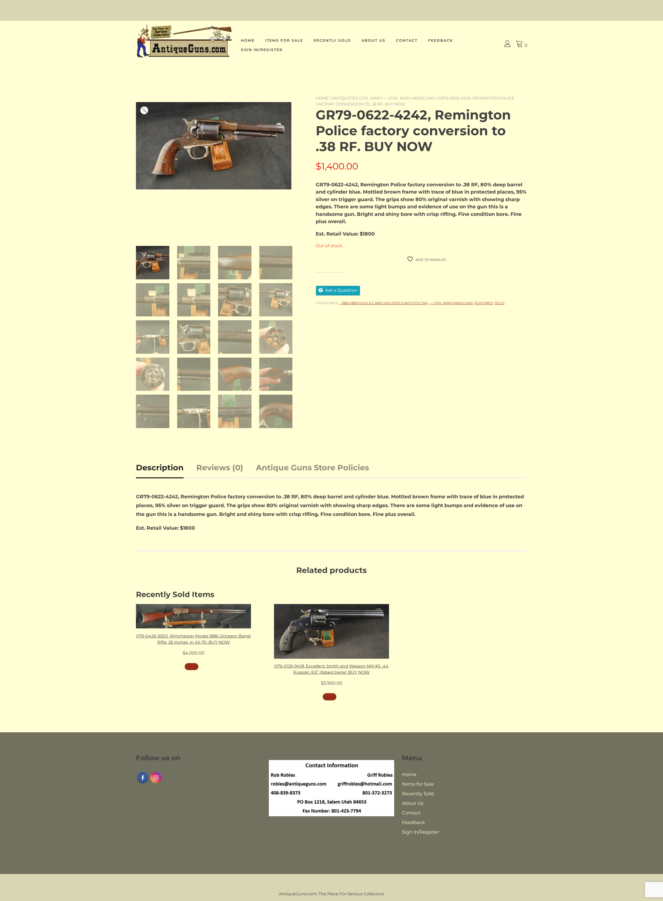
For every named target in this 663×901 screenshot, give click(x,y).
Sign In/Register (262, 49)
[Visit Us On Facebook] (142, 782)
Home (248, 40)
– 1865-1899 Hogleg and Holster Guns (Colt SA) (383, 303)
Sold (500, 303)
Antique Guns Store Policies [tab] (312, 467)
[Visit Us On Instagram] (155, 782)
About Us (373, 40)
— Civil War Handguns (408, 98)
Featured (483, 303)
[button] (144, 110)
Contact (406, 40)
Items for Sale (284, 40)
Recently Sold (332, 40)
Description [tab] (160, 467)
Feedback (440, 40)
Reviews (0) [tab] (219, 467)
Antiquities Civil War (356, 98)
